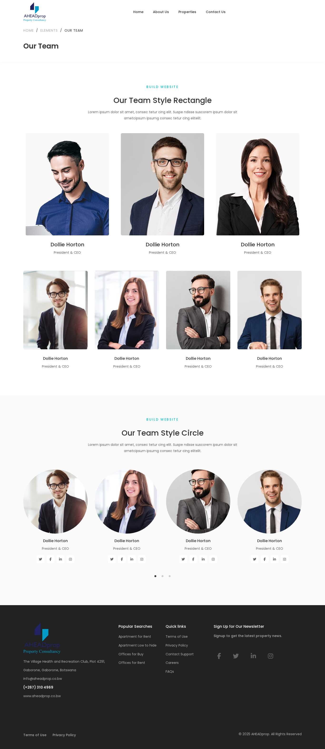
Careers (172, 662)
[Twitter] (236, 656)
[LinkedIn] (253, 656)
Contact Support (180, 654)
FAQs (170, 671)
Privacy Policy (177, 645)
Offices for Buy (130, 654)
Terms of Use (177, 636)
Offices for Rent (131, 662)
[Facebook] (219, 656)
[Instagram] (270, 656)
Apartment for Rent (134, 636)
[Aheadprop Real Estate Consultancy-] (34, 11)
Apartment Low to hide (137, 645)
